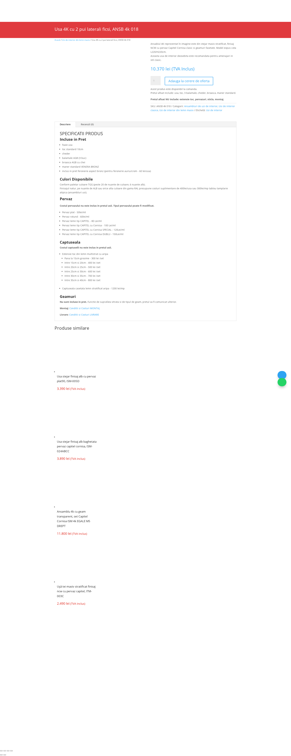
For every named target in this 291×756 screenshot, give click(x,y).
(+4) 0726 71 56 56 (69, 684)
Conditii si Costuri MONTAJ (84, 308)
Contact (197, 13)
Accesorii (132, 13)
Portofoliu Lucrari (163, 13)
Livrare (155, 663)
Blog (112, 4)
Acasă (57, 39)
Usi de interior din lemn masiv (76, 39)
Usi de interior (29, 13)
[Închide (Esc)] (11, 750)
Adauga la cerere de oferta (188, 81)
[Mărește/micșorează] (1, 750)
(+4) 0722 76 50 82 (69, 690)
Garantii (115, 676)
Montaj (114, 669)
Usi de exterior (64, 13)
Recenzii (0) (87, 124)
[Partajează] (8, 750)
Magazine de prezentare (59, 4)
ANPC (128, 716)
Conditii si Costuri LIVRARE (84, 314)
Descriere (65, 124)
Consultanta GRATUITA (165, 656)
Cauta (218, 10)
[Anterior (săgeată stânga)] (1, 754)
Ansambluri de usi (101, 13)
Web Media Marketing (159, 716)
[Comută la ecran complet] (4, 750)
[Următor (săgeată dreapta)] (4, 754)
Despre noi (35, 4)
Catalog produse (97, 4)
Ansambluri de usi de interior (201, 106)
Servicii (80, 4)
